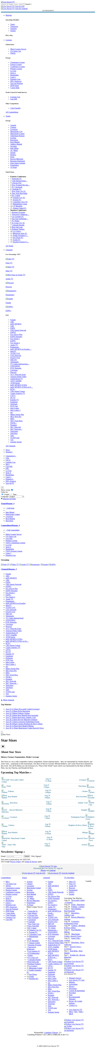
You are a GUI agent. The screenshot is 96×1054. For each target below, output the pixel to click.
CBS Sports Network (18, 330)
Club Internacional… (19, 181)
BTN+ (12, 389)
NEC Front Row (16, 421)
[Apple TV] (24, 564)
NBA (71, 1012)
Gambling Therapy (51, 1033)
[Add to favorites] (3, 746)
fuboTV (13, 351)
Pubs (70, 995)
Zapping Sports (16, 442)
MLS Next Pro (15, 417)
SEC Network (15, 427)
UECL (8, 460)
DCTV (13, 398)
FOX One (14, 406)
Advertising (73, 984)
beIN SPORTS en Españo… (20, 349)
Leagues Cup (15, 97)
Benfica (13, 155)
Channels (9, 250)
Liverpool (14, 129)
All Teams (9, 246)
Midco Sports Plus (17, 415)
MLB (71, 1014)
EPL (7, 469)
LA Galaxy (17, 231)
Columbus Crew (35, 934)
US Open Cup (15, 51)
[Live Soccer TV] (8, 2)
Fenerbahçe (14, 165)
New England (33, 918)
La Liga (13, 71)
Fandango (14, 402)
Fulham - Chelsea (77, 907)
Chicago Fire (16, 183)
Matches (9, 15)
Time (14, 494)
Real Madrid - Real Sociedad (73, 910)
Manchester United (17, 134)
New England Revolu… (21, 185)
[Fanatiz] (44, 564)
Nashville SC (17, 179)
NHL (81, 1012)
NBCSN (13, 360)
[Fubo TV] (5, 564)
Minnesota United (35, 968)
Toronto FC (17, 200)
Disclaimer (73, 989)
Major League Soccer (18, 49)
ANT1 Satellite (16, 381)
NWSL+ (13, 423)
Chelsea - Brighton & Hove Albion (74, 927)
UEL (7, 458)
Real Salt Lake (17, 227)
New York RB (33, 926)
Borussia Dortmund (17, 161)
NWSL (13, 53)
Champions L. (11, 456)
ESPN (12, 328)
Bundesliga (14, 75)
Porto (12, 157)
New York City (33, 924)
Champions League (17, 62)
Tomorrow (14, 26)
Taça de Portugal (16, 83)
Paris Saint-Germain (17, 163)
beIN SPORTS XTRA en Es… (17, 641)
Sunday (13, 31)
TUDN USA (15, 353)
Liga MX (13, 99)
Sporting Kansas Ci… (21, 242)
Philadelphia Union (20, 204)
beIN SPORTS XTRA (18, 385)
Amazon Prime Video (18, 377)
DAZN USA (15, 358)
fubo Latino (14, 408)
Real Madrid (15, 142)
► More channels (7, 700)
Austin (31, 976)
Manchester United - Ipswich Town (72, 935)
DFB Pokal (14, 86)
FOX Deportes (15, 368)
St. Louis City (33, 958)
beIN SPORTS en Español (15, 603)
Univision (14, 370)
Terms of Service (31, 862)
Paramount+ (14, 347)
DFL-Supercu (11, 481)
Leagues (9, 40)
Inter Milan (14, 148)
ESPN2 (13, 332)
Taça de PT (10, 483)
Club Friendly (15, 108)
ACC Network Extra (18, 375)
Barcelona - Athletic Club (72, 914)
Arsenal (13, 125)
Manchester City (16, 132)
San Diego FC (18, 238)
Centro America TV (17, 393)
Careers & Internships (77, 991)
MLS (7, 464)
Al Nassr (13, 167)
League (6, 494)
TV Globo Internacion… (53, 929)
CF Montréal (17, 206)
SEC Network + (16, 429)
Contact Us (73, 1005)
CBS (12, 326)
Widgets (72, 982)
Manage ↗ (10, 504)
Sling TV (72, 882)
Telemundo (14, 362)
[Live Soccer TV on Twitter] (74, 968)
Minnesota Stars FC (20, 233)
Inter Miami (32, 913)
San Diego (33, 974)
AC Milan (14, 150)
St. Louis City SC (18, 223)
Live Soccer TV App (76, 980)
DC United (16, 196)
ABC (12, 322)
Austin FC (16, 240)
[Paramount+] (34, 564)
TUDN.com (14, 438)
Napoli (12, 153)
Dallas (30, 955)
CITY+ (13, 396)
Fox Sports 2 (15, 343)
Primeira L (9, 479)
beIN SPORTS (15, 324)
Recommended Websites (74, 998)
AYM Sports (15, 383)
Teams (8, 116)
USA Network (15, 356)
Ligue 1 (13, 77)
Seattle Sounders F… (20, 236)
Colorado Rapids (18, 225)
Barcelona (14, 140)
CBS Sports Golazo (17, 391)
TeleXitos (13, 433)
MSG (12, 419)
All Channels (10, 446)
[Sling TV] (14, 564)
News (8, 450)
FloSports (13, 404)
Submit (26, 856)
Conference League (17, 67)
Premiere (13, 425)
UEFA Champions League (15, 543)
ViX (11, 440)
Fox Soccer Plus (16, 335)
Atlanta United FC (19, 208)
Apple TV (14, 345)
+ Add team (10, 508)
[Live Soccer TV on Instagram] (74, 972)
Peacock (13, 372)
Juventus (13, 146)
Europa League (16, 65)
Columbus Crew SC (20, 202)
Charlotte (31, 922)
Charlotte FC (16, 189)
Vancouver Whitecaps (31, 948)
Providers (72, 993)
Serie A (13, 73)
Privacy (71, 986)
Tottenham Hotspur (17, 136)
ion (11, 412)
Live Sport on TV (75, 1010)
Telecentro (14, 431)
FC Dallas (15, 221)
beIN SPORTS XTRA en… (53, 956)
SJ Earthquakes (33, 953)
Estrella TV (14, 400)
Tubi (12, 436)
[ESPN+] (52, 564)
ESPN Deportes (16, 337)
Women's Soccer (75, 978)
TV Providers (69, 878)
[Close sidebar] (2, 732)
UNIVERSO (15, 366)
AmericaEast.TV (16, 379)
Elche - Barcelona (78, 905)
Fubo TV (72, 884)
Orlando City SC (19, 198)
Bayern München (16, 159)
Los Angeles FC (18, 217)
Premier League (16, 69)
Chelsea (13, 127)
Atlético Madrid (16, 144)
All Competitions (12, 112)
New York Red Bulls (19, 193)
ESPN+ (13, 341)
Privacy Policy (15, 862)
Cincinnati (32, 920)
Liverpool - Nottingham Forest (72, 922)
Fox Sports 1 (15, 339)
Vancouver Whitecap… (20, 214)
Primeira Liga (15, 79)
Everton (13, 138)
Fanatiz (13, 320)
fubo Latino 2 (15, 410)
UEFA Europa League (14, 551)
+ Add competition (12, 530)
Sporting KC (34, 979)
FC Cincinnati (17, 187)
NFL (76, 1012)
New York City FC (19, 191)
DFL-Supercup (16, 81)
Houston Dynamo (18, 212)
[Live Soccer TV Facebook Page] (74, 964)
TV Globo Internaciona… (20, 364)
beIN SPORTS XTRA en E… (21, 387)
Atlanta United (34, 943)
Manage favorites (9, 499)
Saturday (13, 29)
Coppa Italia (14, 88)
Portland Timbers (18, 229)
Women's (9, 452)
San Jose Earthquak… (20, 219)
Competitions (6, 525)
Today (12, 24)
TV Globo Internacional (14, 618)
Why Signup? (36, 856)
